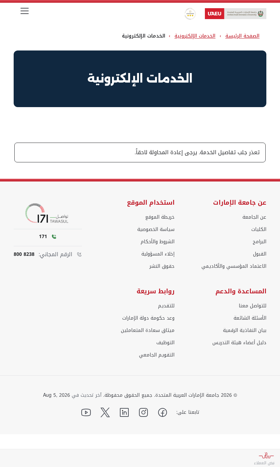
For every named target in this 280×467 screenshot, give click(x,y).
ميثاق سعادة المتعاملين (147, 330)
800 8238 (24, 254)
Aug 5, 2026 (56, 395)
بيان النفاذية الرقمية (244, 330)
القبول (259, 254)
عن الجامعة (254, 217)
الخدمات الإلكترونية (194, 36)
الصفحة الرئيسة (242, 36)
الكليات (258, 229)
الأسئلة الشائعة (250, 318)
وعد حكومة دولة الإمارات (148, 318)
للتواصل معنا (252, 306)
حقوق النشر (162, 266)
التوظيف (165, 342)
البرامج (259, 241)
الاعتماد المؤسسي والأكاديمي (233, 266)
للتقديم (166, 306)
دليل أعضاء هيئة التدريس (239, 342)
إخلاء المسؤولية (157, 254)
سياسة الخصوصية (155, 229)
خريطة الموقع (159, 217)
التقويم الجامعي (156, 355)
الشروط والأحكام (157, 241)
